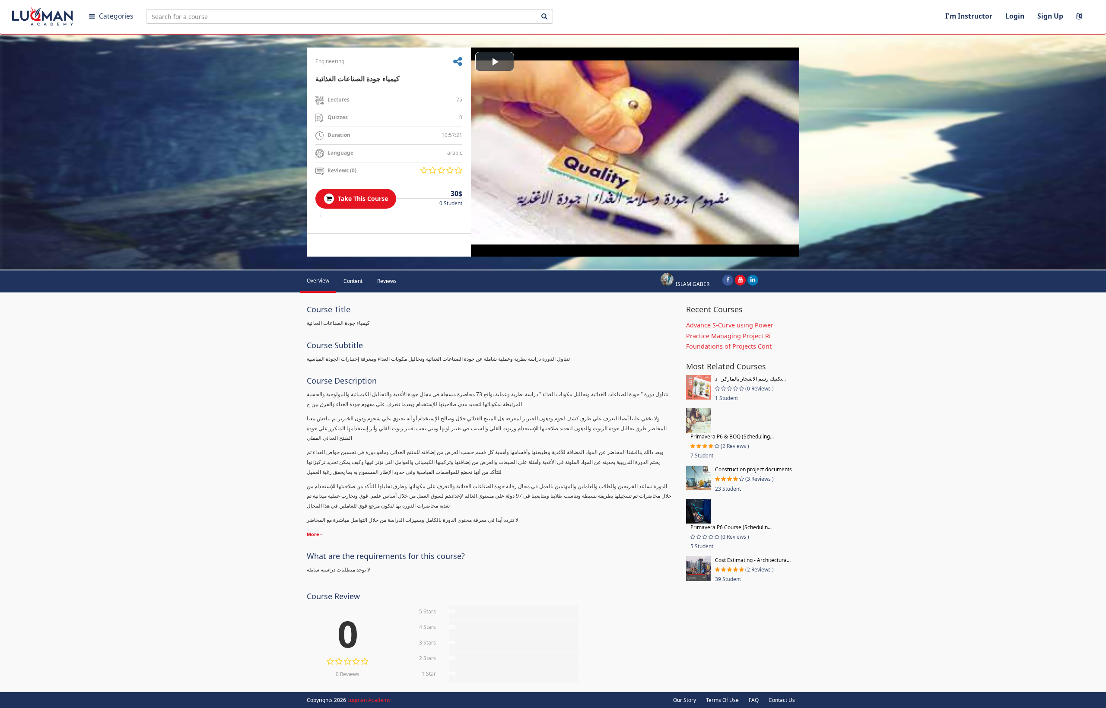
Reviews (387, 281)
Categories (116, 16)
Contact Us (782, 700)
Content (352, 281)
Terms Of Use (722, 700)
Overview (318, 280)
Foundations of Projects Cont (729, 346)
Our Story (684, 700)
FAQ (754, 700)
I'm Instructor (968, 16)
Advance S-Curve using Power (729, 325)
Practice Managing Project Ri (728, 336)
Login (1014, 16)
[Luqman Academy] (43, 15)
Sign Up (1050, 16)
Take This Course (362, 198)
